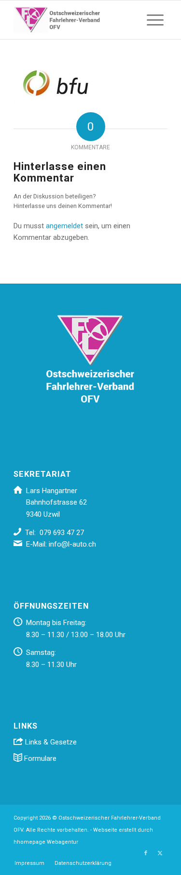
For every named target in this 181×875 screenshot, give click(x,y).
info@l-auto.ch (72, 544)
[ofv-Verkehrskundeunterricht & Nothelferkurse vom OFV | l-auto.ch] (75, 19)
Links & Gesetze (50, 742)
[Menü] (155, 19)
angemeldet (64, 226)
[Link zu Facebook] (146, 853)
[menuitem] (155, 19)
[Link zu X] (160, 853)
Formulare (39, 758)
